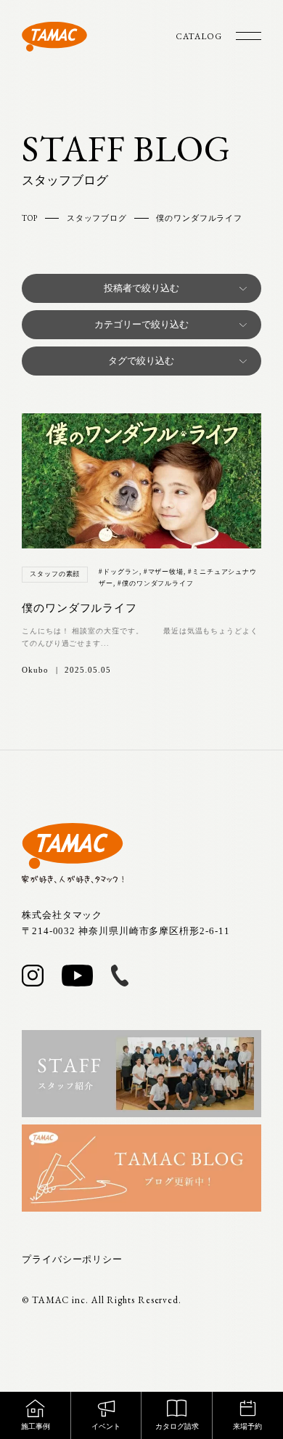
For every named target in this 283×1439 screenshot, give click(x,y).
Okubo (35, 669)
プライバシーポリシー (72, 1259)
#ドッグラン (119, 571)
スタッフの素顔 (55, 573)
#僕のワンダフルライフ (156, 583)
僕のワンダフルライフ (79, 608)
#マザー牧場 (164, 571)
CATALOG (199, 36)
